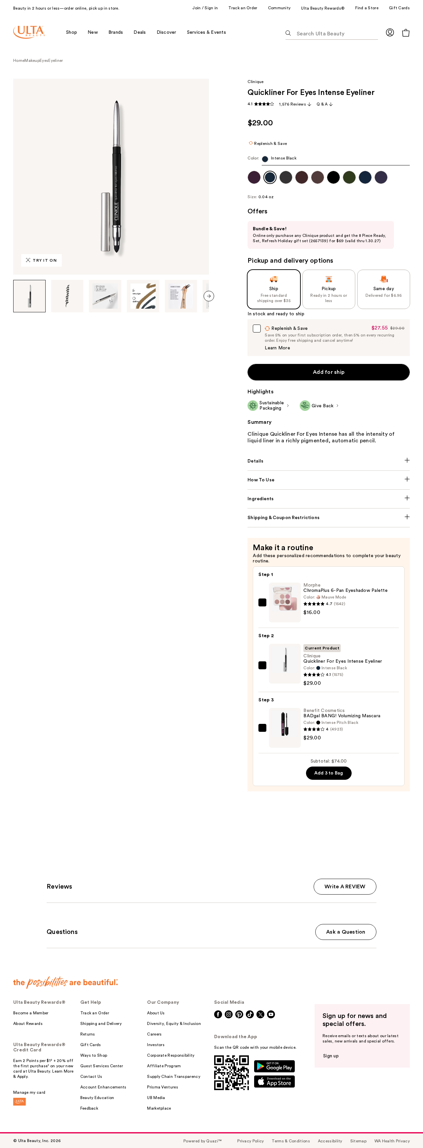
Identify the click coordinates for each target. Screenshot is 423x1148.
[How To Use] (329, 480)
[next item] (209, 296)
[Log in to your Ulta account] (390, 32)
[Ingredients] (329, 499)
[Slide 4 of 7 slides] (143, 296)
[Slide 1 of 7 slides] (29, 296)
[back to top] (403, 1128)
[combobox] (329, 160)
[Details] (329, 461)
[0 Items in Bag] (406, 33)
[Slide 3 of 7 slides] (105, 296)
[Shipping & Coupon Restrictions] (329, 517)
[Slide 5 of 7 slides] (181, 296)
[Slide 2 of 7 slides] (67, 296)
